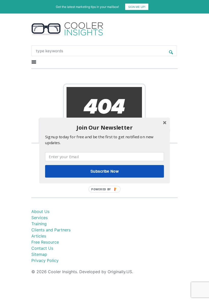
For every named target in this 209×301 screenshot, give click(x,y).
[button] (104, 127)
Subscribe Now (104, 171)
